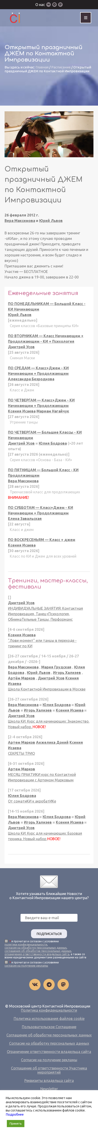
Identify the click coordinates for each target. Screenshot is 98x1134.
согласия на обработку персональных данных (36, 947)
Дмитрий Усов (21, 347)
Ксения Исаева (22, 411)
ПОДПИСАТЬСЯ (49, 934)
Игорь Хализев (67, 673)
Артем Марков (21, 742)
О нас (40, 5)
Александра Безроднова (31, 379)
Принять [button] (16, 1123)
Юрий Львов (51, 221)
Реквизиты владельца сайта (49, 1080)
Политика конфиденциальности (49, 1010)
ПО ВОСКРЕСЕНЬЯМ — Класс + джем (41, 540)
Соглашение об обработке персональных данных (49, 1035)
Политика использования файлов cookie (49, 1018)
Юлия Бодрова (53, 443)
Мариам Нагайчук (52, 411)
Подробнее (15, 1114)
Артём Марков (21, 678)
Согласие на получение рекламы (49, 1060)
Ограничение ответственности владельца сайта (49, 1052)
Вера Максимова (20, 221)
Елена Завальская (25, 518)
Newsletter (49, 1089)
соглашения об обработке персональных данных (38, 950)
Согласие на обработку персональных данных (49, 1043)
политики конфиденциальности (26, 944)
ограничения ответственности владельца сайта (37, 954)
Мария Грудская (56, 667)
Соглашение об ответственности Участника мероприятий (49, 1070)
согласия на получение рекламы (26, 965)
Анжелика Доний (52, 742)
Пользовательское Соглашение (49, 1027)
